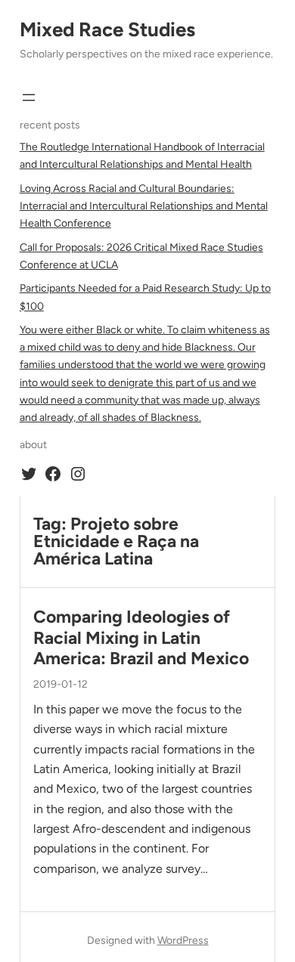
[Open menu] (29, 97)
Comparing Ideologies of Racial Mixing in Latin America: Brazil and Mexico (141, 638)
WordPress (183, 940)
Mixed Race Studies (107, 29)
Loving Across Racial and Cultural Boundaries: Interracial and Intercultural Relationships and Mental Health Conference (144, 206)
